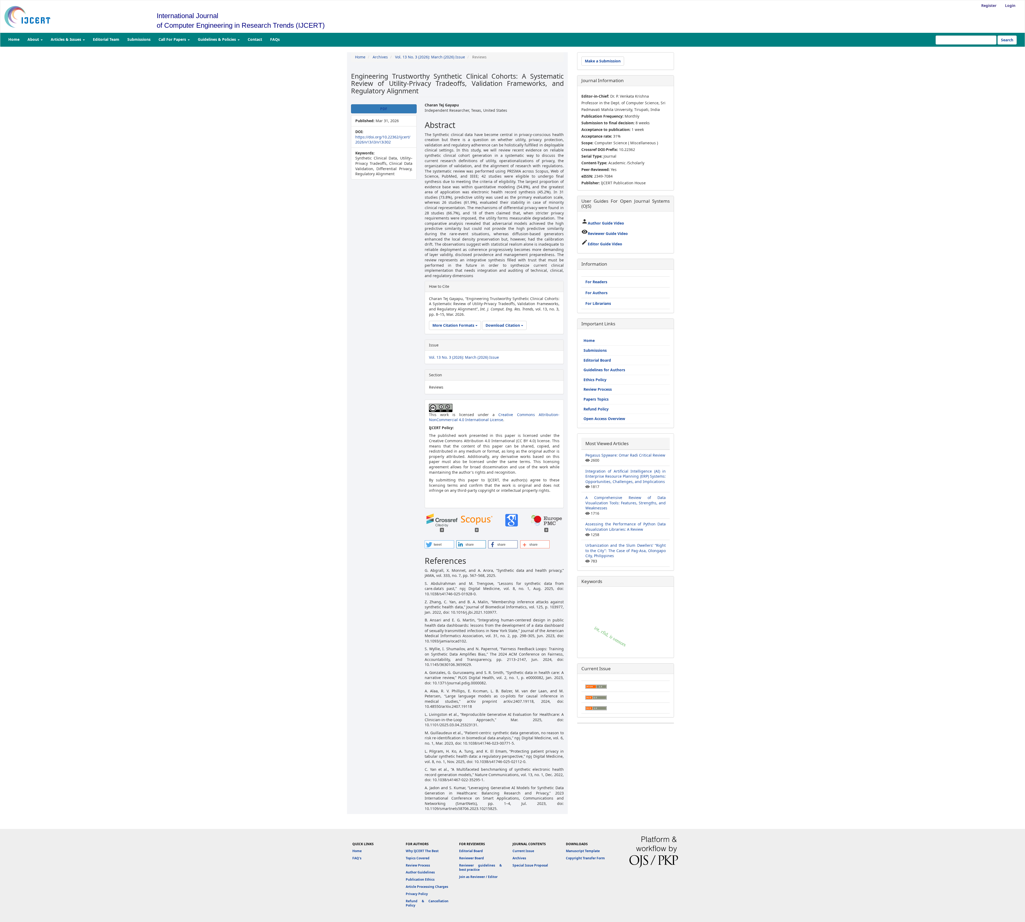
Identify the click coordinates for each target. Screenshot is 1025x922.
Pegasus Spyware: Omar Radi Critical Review (625, 455)
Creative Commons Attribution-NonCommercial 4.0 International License (494, 417)
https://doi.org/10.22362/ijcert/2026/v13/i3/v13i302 (382, 139)
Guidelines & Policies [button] (217, 39)
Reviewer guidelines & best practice (480, 867)
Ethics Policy (595, 379)
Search (1007, 39)
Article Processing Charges (427, 886)
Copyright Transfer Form (585, 858)
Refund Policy (596, 409)
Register (988, 5)
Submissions (139, 39)
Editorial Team (106, 39)
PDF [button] (383, 108)
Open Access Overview (604, 418)
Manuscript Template (583, 851)
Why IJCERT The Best (422, 851)
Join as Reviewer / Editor (478, 877)
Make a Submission (603, 60)
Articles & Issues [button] (66, 39)
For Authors (596, 292)
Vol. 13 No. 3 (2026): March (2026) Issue (430, 56)
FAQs (275, 39)
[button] (439, 544)
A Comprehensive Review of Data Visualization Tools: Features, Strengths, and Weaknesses (625, 502)
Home (13, 39)
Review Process (598, 389)
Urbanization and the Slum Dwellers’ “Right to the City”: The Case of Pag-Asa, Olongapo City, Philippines (625, 550)
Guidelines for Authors (604, 369)
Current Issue (523, 851)
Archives (380, 56)
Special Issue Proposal (530, 865)
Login (1010, 5)
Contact (255, 39)
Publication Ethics (420, 879)
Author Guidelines (420, 872)
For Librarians (598, 303)
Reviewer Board (471, 858)
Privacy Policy (417, 894)
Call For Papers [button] (173, 39)
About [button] (33, 39)
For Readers (596, 281)
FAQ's (356, 858)
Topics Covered (417, 858)
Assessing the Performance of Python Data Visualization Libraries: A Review (625, 526)
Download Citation (503, 325)
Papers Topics (596, 399)
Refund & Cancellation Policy (427, 903)
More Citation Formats (453, 325)
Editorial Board (597, 360)
